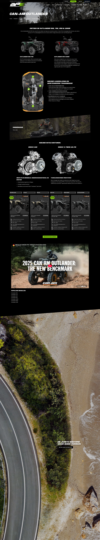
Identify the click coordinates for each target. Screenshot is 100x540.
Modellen (16, 18)
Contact (85, 4)
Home (11, 18)
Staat (25, 192)
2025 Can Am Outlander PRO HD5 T (35, 216)
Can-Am (21, 18)
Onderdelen (59, 4)
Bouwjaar (13, 192)
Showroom (19, 1)
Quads (48, 4)
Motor (52, 192)
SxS (53, 4)
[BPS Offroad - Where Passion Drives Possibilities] (19, 4)
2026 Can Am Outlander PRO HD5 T (15, 216)
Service (73, 4)
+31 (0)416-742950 (13, 1)
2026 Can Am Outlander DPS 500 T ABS (56, 216)
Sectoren (66, 4)
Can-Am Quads (27, 18)
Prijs (38, 192)
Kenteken (66, 192)
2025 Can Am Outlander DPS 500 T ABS (76, 216)
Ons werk (79, 4)
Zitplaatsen (80, 192)
